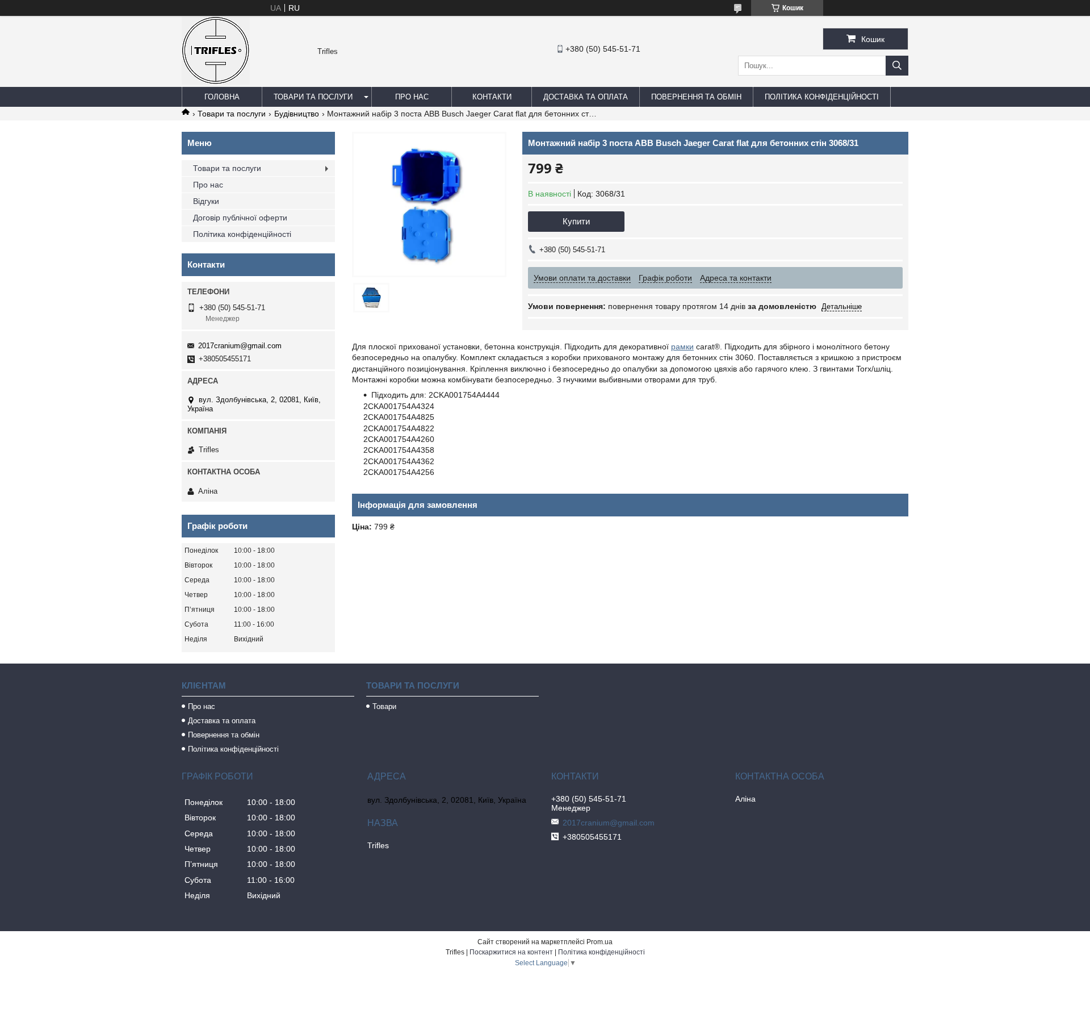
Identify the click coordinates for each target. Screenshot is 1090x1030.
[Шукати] (897, 66)
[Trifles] (216, 81)
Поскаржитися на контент (511, 952)
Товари (384, 706)
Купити (576, 221)
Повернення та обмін (696, 97)
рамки (682, 346)
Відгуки (206, 201)
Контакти (492, 97)
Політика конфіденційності (822, 97)
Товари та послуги (313, 97)
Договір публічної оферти (240, 217)
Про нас (412, 97)
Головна (222, 97)
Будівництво (296, 113)
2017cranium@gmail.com (240, 345)
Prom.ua (599, 942)
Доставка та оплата (585, 97)
